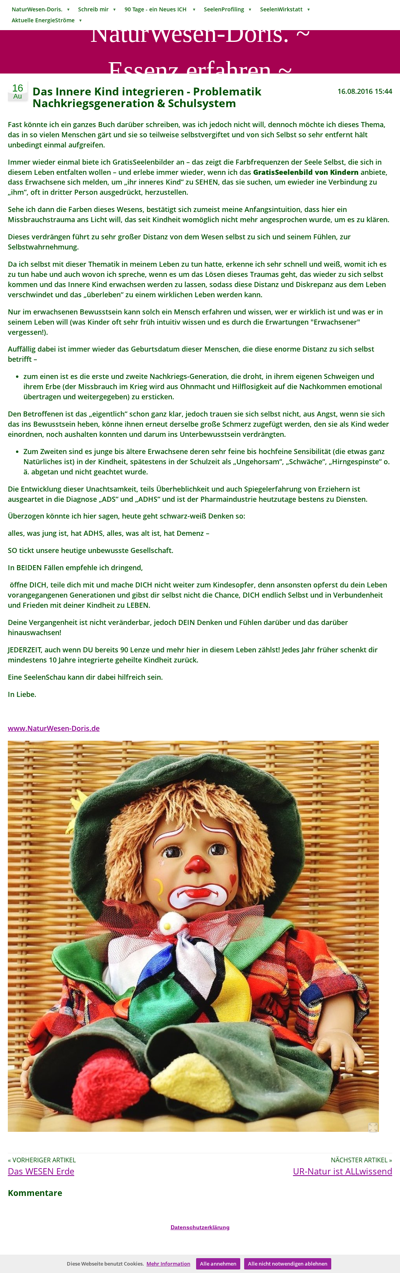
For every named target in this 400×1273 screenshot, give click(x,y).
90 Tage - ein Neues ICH (160, 9)
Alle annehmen (218, 1263)
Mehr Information (168, 1263)
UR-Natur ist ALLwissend (342, 1171)
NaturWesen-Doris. (41, 9)
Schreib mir (97, 9)
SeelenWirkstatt (285, 9)
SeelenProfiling (228, 9)
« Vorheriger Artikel (42, 1160)
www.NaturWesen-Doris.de (54, 728)
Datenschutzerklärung (200, 1227)
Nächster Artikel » (361, 1160)
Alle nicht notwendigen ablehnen (287, 1263)
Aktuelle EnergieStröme (47, 20)
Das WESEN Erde (41, 1171)
